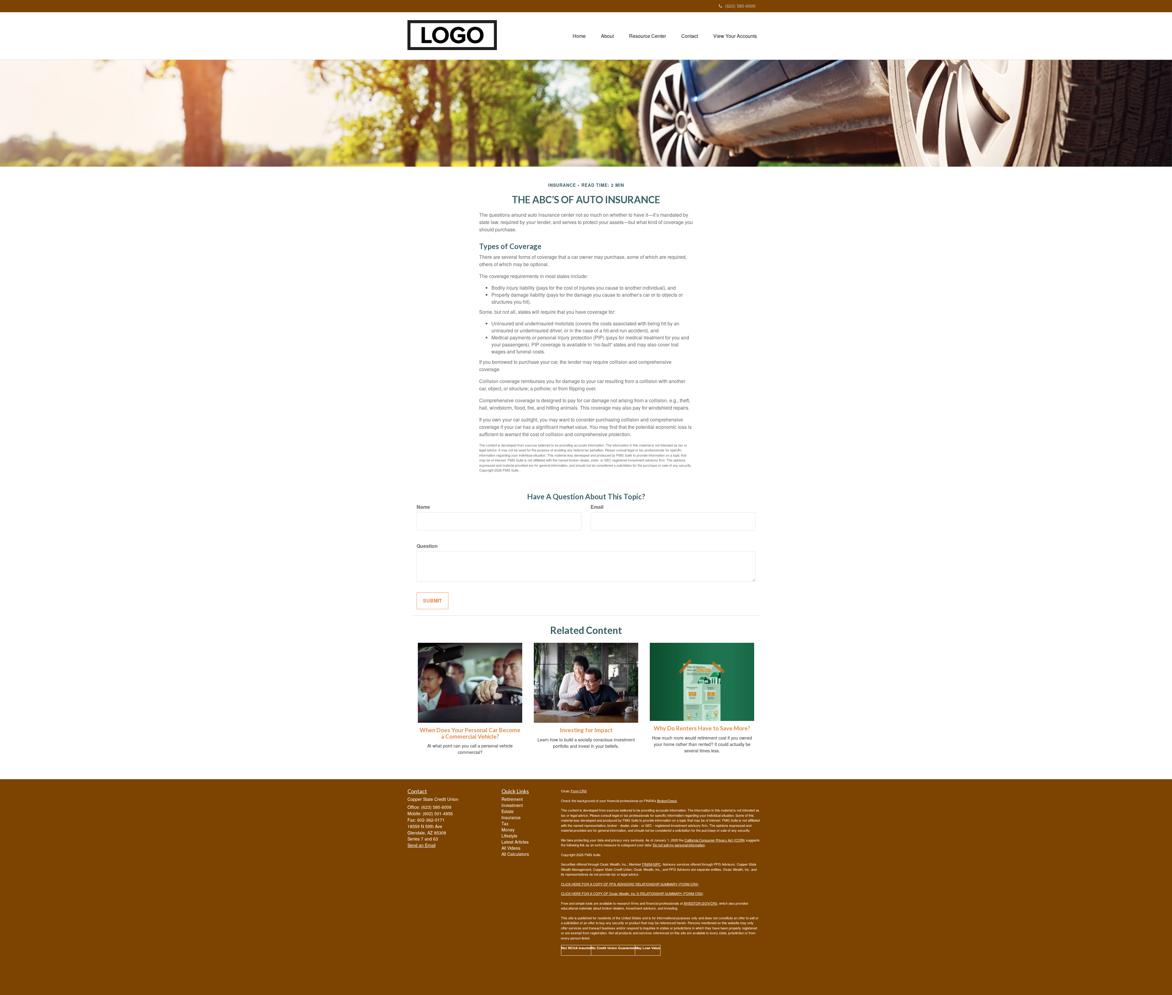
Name (423, 507)
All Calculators (515, 854)
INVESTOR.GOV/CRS (700, 903)
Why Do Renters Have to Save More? (702, 728)
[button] (607, 36)
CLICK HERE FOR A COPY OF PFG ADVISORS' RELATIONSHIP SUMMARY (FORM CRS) (630, 883)
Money (508, 830)
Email (597, 507)
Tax (504, 823)
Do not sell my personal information (679, 844)
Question (427, 546)
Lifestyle (509, 836)
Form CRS (579, 790)
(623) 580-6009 (740, 6)
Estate (507, 811)
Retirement (512, 799)
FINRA (647, 864)
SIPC (657, 864)
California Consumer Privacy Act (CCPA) (715, 840)
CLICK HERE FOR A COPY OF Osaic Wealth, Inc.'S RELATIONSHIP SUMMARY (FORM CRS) (632, 893)
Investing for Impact (586, 730)
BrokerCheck (667, 800)
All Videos (510, 848)
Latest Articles (515, 842)
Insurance (511, 817)
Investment (512, 805)
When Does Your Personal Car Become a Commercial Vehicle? (470, 733)
